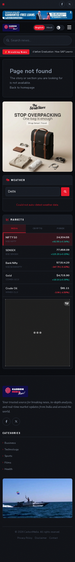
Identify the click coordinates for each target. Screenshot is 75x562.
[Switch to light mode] (60, 27)
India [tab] (14, 228)
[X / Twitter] (69, 4)
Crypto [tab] (37, 228)
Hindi (49, 27)
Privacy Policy (24, 538)
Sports (8, 456)
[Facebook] (62, 4)
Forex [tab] (61, 228)
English (39, 27)
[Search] (65, 191)
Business (10, 443)
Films (8, 462)
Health (8, 469)
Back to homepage (22, 88)
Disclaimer (41, 538)
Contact (53, 538)
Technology (12, 449)
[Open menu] (69, 27)
